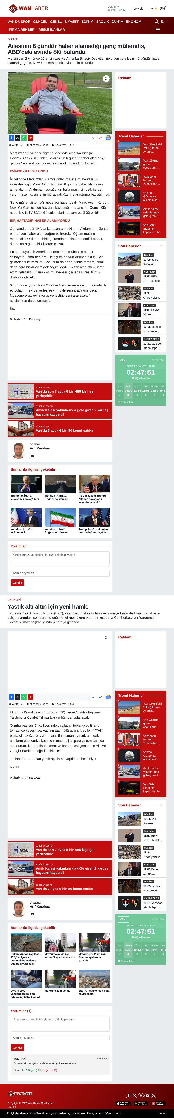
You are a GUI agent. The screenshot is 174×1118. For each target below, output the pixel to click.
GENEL (56, 21)
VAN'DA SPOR (19, 21)
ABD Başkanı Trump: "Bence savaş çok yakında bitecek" (92, 499)
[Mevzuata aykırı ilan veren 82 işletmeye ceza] (60, 942)
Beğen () (33, 1070)
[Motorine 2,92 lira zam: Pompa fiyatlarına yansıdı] (94, 942)
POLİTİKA (149, 305)
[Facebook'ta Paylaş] (11, 138)
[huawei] (158, 1103)
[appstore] (123, 1103)
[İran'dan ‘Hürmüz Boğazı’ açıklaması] (60, 517)
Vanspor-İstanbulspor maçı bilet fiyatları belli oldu (153, 346)
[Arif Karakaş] (19, 450)
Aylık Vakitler (127, 402)
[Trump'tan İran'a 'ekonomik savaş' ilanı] (26, 483)
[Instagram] (141, 1095)
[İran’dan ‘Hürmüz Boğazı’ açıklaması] (60, 483)
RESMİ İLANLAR (51, 29)
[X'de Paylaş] (17, 138)
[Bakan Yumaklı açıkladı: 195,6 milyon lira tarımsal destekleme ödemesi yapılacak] (26, 942)
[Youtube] (147, 1095)
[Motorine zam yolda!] (60, 978)
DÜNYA (117, 21)
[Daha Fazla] (30, 138)
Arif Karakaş (18, 145)
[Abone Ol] (108, 137)
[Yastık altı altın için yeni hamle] (60, 662)
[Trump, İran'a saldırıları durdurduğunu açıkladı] (94, 517)
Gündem (148, 255)
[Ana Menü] (157, 29)
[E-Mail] (32, 456)
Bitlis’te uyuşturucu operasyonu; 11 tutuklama (152, 329)
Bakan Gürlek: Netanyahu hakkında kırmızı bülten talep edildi (151, 312)
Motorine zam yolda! (58, 990)
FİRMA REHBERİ (22, 29)
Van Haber (149, 271)
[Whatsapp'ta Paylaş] (24, 138)
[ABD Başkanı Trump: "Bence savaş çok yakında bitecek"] (94, 483)
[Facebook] (128, 1095)
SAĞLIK (102, 21)
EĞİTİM (87, 21)
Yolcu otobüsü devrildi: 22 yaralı (150, 262)
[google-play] (141, 1103)
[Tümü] (161, 246)
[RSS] (153, 1095)
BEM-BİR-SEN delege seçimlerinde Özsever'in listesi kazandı (153, 279)
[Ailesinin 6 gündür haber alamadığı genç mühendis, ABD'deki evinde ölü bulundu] (60, 103)
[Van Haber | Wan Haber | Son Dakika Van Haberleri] (29, 8)
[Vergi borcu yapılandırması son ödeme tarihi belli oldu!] (26, 978)
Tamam (162, 1113)
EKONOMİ (134, 21)
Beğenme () (49, 1070)
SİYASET (72, 21)
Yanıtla (20, 1070)
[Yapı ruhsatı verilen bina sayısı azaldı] (94, 978)
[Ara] (157, 21)
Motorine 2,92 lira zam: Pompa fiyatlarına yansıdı (93, 957)
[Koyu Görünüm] (162, 21)
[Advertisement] (72, 351)
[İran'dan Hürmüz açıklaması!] (26, 517)
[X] (134, 1095)
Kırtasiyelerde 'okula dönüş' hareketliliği (151, 296)
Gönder (17, 582)
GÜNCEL (40, 21)
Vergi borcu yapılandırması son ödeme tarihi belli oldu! (25, 994)
